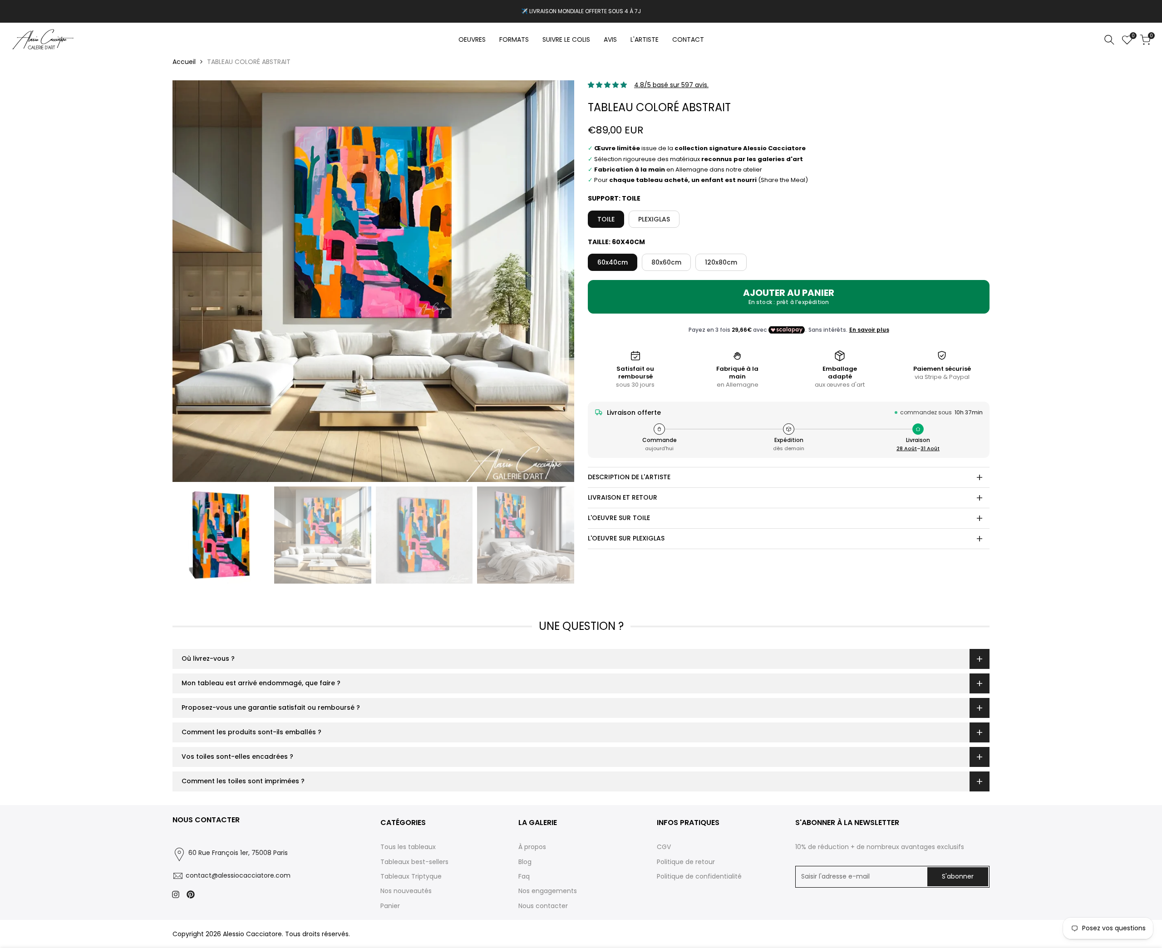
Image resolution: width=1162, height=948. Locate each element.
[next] (556, 281)
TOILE (606, 219)
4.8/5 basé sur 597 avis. (671, 84)
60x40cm (612, 262)
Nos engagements (547, 890)
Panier (390, 905)
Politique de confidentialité (699, 876)
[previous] (191, 281)
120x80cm (721, 262)
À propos (532, 846)
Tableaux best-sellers (414, 861)
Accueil (184, 61)
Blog (525, 861)
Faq (524, 876)
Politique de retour (686, 861)
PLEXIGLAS (654, 219)
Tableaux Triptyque (411, 876)
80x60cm (666, 262)
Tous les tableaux (408, 846)
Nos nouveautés (406, 890)
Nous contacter (543, 905)
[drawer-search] (1109, 39)
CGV (664, 846)
